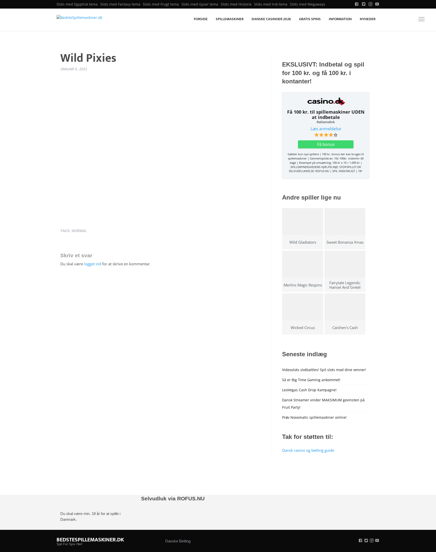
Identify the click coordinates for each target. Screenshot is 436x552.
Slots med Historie (236, 4)
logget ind (92, 263)
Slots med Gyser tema (199, 4)
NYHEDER (367, 19)
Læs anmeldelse (326, 129)
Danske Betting (177, 541)
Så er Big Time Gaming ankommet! (311, 379)
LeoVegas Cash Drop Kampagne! (309, 389)
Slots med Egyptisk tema (77, 4)
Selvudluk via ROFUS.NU (173, 498)
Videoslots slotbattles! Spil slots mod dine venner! (324, 369)
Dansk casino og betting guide (308, 450)
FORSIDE (201, 19)
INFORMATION (340, 19)
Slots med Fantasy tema (120, 4)
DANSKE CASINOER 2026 (271, 19)
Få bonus (326, 144)
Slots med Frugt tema (161, 4)
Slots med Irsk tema (270, 4)
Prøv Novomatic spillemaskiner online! (314, 417)
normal (79, 231)
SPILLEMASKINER (229, 19)
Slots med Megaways (307, 4)
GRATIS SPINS (310, 19)
